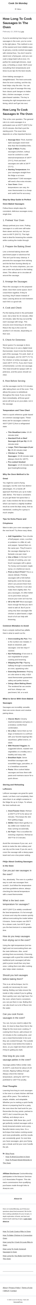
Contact (13, 1291)
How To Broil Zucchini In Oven (18, 1157)
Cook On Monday (18, 3)
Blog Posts (10, 1154)
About (5, 1288)
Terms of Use (27, 1288)
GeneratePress (18, 1302)
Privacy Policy (14, 1288)
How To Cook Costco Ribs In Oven (17, 1231)
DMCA (6, 1291)
